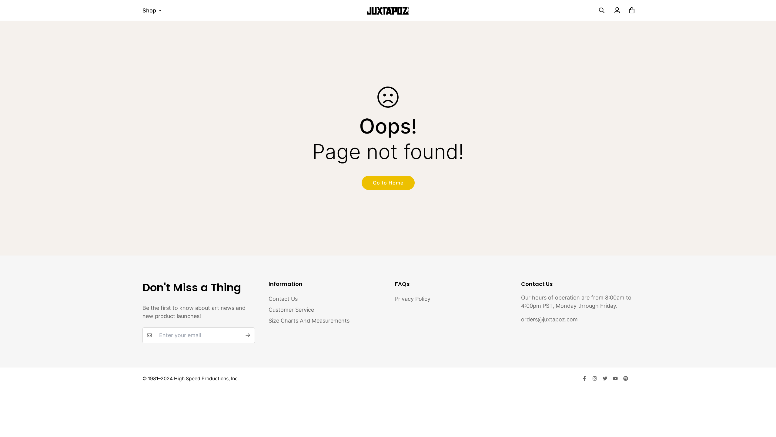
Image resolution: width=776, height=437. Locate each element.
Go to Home (388, 183)
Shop (149, 10)
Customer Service (291, 310)
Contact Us (283, 299)
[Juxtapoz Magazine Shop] (388, 10)
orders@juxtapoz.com (549, 319)
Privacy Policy (412, 299)
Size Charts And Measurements (309, 320)
